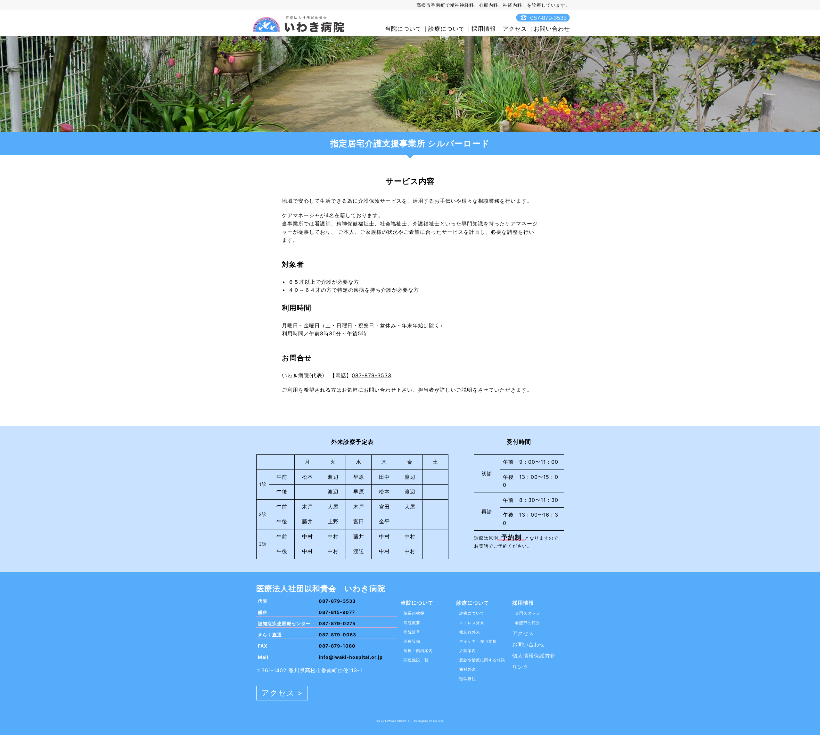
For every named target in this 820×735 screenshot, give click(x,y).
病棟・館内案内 (418, 650)
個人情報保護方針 (534, 655)
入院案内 (467, 650)
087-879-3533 (371, 375)
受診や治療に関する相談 (482, 659)
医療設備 (412, 641)
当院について (403, 28)
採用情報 (484, 28)
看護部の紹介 (527, 622)
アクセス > (282, 693)
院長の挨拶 (414, 613)
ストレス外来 (471, 622)
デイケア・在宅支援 (478, 641)
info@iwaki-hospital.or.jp (351, 657)
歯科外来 (467, 669)
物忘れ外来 (469, 632)
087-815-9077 (337, 612)
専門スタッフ (527, 613)
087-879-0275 (337, 623)
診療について (446, 28)
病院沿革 (412, 632)
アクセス (515, 28)
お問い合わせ (552, 28)
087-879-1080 (337, 646)
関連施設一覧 (416, 659)
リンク (520, 667)
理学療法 (467, 678)
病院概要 (412, 622)
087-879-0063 (337, 634)
